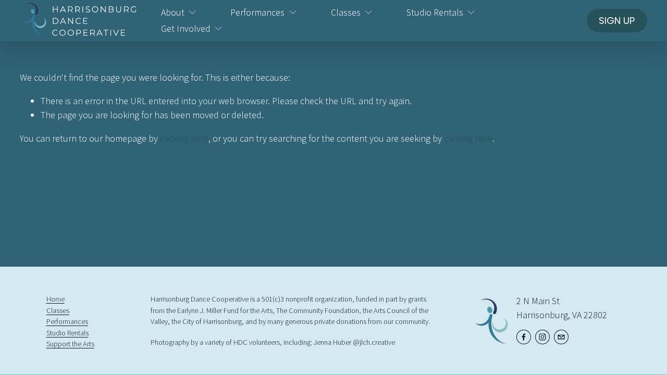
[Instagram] (542, 337)
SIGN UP (617, 20)
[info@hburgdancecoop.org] (561, 337)
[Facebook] (523, 337)
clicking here (184, 138)
